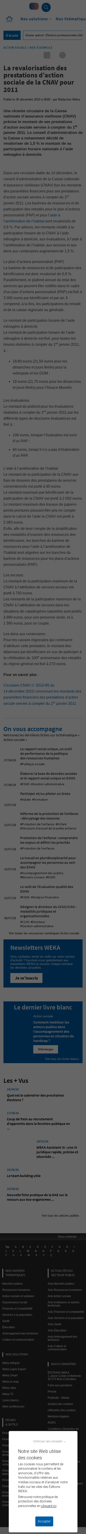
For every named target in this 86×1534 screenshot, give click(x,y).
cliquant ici (48, 1506)
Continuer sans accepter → (49, 1441)
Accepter (44, 1521)
